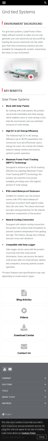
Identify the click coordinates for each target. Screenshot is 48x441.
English (8, 414)
